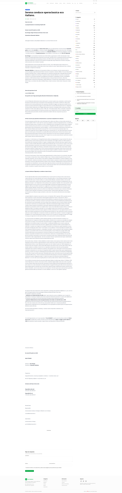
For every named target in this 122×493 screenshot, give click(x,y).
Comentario (27, 455)
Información (52, 3)
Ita (77, 3)
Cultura (60, 3)
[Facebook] (93, 0)
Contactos (80, 3)
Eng (72, 3)
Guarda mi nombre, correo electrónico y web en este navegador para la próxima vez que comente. (44, 467)
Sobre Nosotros (64, 480)
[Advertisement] (48, 438)
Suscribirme (85, 113)
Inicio (48, 3)
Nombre (26, 463)
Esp (75, 3)
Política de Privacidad (65, 483)
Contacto (63, 482)
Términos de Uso (64, 485)
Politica (64, 3)
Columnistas (69, 3)
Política (44, 485)
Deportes (56, 3)
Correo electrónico (52, 463)
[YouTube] (96, 0)
